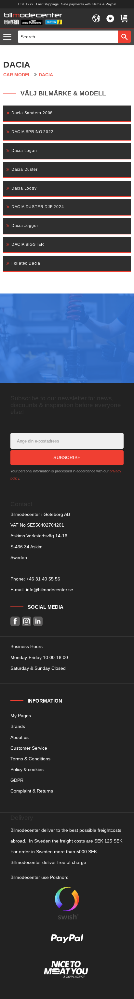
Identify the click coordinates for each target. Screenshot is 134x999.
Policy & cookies (27, 769)
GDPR (16, 780)
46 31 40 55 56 (44, 578)
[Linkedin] (38, 621)
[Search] (124, 37)
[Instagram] (26, 621)
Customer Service (28, 748)
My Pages (20, 715)
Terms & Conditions (30, 758)
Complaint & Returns (31, 790)
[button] (9, 37)
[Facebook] (15, 621)
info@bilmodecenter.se (49, 589)
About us (19, 737)
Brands (17, 726)
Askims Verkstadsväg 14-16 (38, 535)
